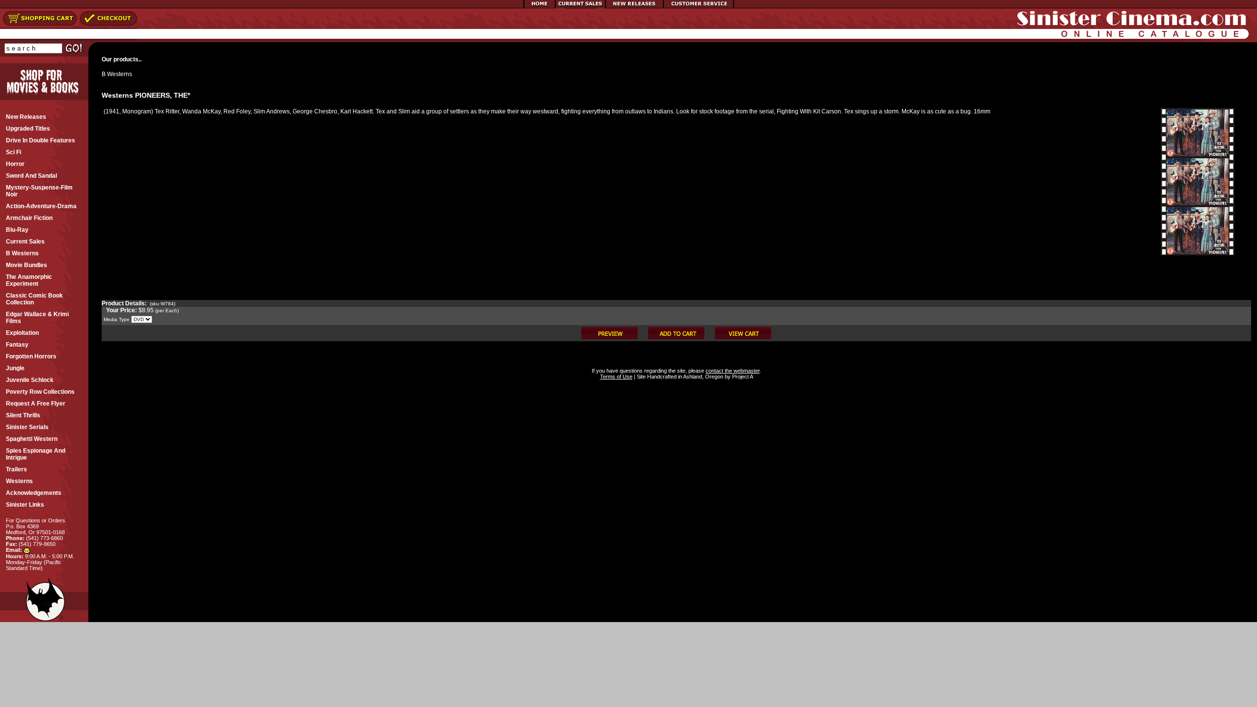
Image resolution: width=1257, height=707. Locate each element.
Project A (742, 377)
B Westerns (117, 74)
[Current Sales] (580, 6)
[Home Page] (539, 6)
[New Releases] (634, 6)
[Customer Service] (698, 6)
